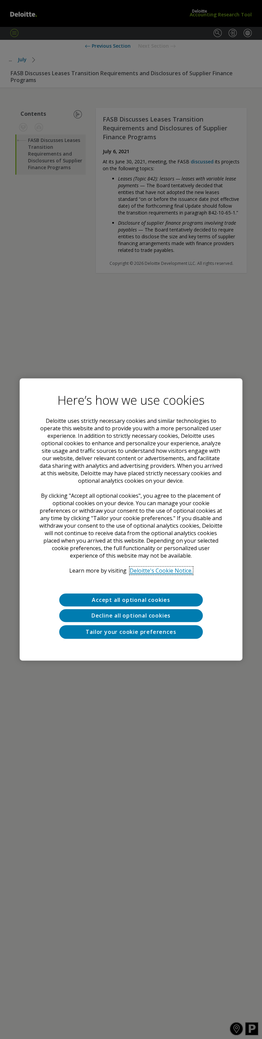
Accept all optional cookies (131, 600)
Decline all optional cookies (131, 616)
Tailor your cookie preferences (131, 632)
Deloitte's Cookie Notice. (161, 570)
